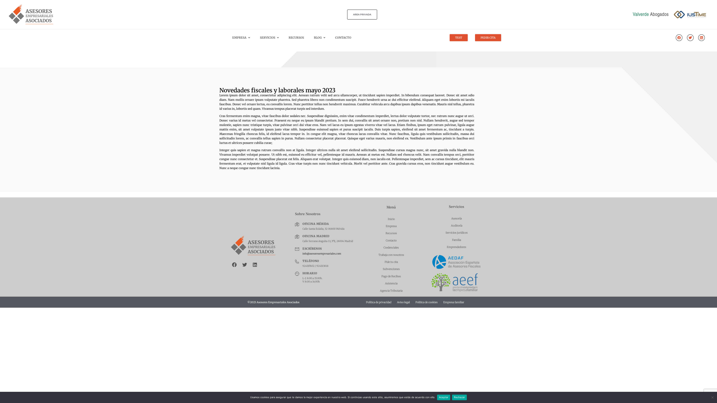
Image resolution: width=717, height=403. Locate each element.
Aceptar (443, 397)
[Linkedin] (701, 37)
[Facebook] (679, 37)
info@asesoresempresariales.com (321, 253)
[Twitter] (690, 37)
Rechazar (459, 397)
